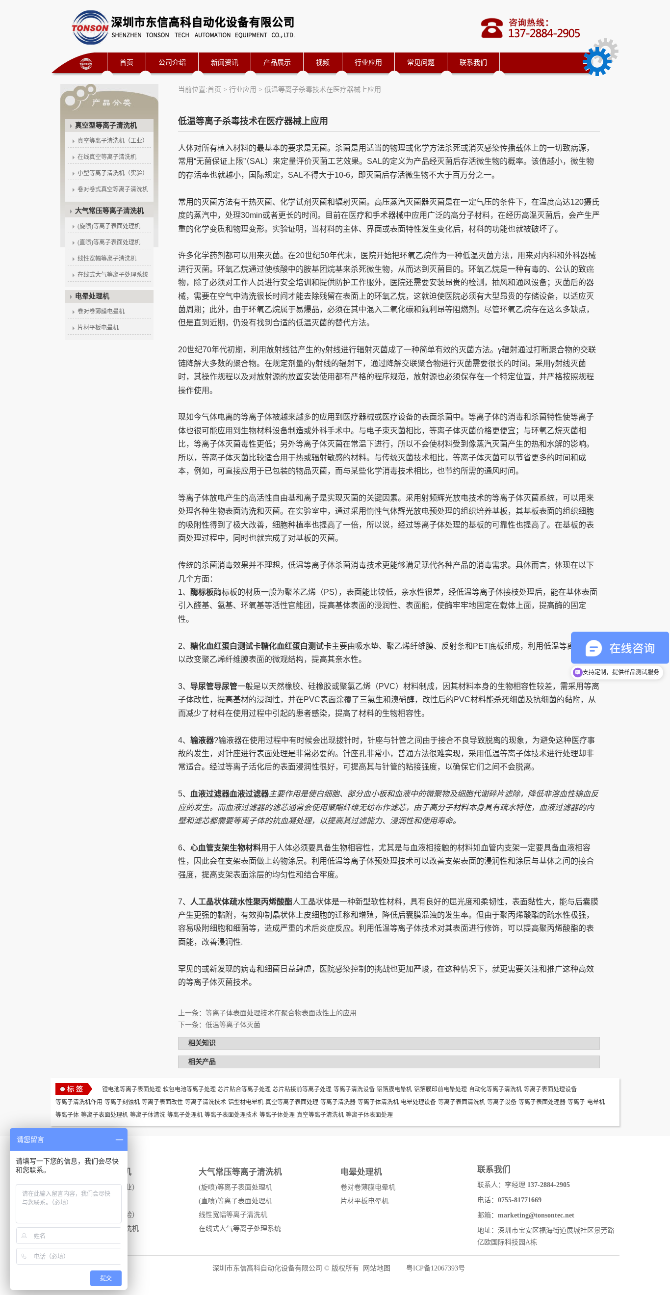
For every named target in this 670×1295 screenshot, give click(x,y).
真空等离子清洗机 (320, 1114)
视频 (323, 62)
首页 (126, 62)
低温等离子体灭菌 (233, 1025)
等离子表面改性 (162, 1102)
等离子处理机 (185, 1114)
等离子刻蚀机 (122, 1102)
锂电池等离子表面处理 (131, 1089)
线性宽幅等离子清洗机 (106, 258)
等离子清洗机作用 (79, 1102)
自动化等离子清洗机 (495, 1089)
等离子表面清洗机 (461, 1102)
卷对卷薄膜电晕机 (101, 311)
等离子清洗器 (338, 1102)
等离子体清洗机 (378, 1102)
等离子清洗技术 (205, 1102)
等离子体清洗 (147, 1114)
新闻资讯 (224, 62)
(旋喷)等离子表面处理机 (108, 226)
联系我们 (473, 62)
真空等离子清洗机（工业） (112, 140)
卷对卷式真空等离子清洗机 (112, 189)
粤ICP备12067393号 (435, 1268)
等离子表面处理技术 (231, 1114)
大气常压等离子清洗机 (109, 210)
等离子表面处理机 (104, 1114)
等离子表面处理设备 (550, 1089)
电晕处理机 (92, 296)
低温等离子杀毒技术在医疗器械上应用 (322, 89)
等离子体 (67, 1114)
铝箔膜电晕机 (394, 1089)
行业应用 (368, 62)
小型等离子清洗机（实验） (112, 173)
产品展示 (277, 62)
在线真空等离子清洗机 (106, 157)
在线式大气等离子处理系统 (112, 274)
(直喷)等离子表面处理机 (108, 242)
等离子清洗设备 (354, 1089)
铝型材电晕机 (245, 1102)
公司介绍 (172, 62)
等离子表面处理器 (542, 1102)
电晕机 (596, 1102)
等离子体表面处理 (369, 1114)
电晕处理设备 (418, 1102)
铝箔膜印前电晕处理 (440, 1089)
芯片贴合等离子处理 (244, 1089)
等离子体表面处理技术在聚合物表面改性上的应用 (281, 1013)
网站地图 (376, 1268)
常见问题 (421, 62)
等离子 (576, 1102)
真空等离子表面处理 (291, 1102)
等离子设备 (501, 1102)
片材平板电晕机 (98, 327)
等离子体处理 (277, 1114)
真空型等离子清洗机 (106, 125)
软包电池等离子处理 (189, 1089)
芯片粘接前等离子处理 (302, 1089)
